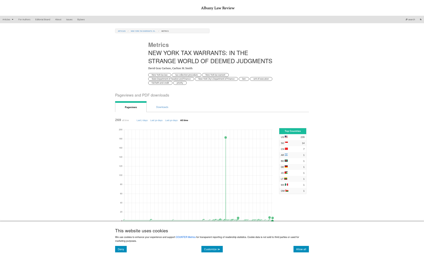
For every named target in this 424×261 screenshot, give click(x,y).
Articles (6, 19)
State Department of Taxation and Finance (171, 79)
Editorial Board (42, 19)
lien (244, 79)
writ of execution (261, 79)
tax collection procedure (186, 75)
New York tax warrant (215, 75)
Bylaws (81, 19)
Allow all (302, 249)
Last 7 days (142, 120)
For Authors (24, 19)
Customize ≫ (213, 249)
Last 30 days (156, 120)
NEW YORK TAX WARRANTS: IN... (143, 31)
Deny (122, 249)
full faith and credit (160, 83)
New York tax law (160, 75)
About (58, 19)
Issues (69, 19)
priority (180, 83)
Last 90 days (171, 120)
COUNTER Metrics (186, 237)
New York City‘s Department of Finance (216, 79)
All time (184, 120)
